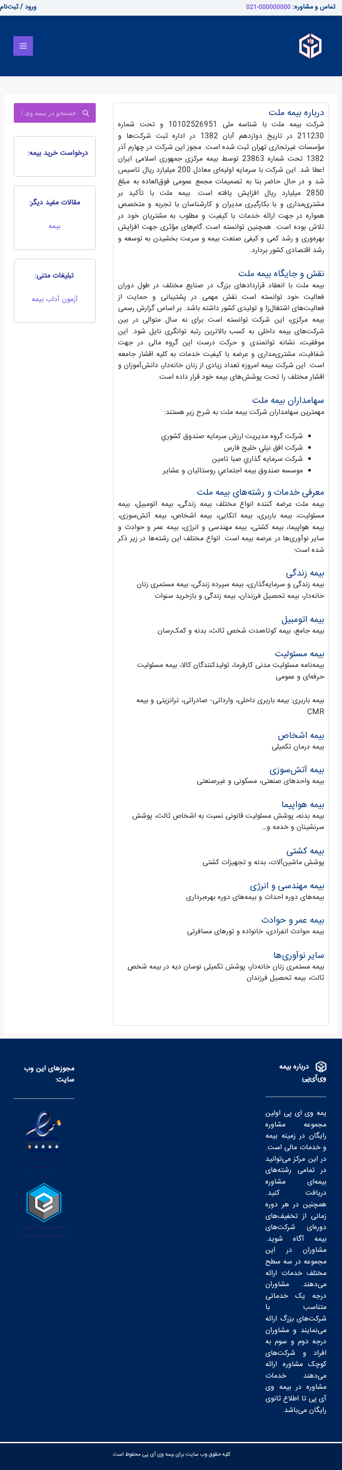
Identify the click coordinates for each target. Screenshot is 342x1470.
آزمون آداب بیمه (55, 300)
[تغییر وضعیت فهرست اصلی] (23, 46)
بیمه (55, 226)
